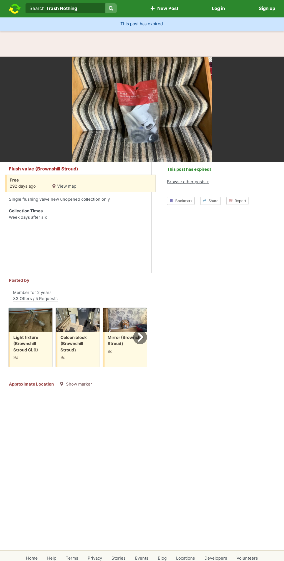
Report (239, 200)
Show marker (79, 384)
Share (212, 200)
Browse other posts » (188, 181)
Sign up (267, 8)
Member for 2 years (35, 295)
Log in (218, 8)
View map (66, 186)
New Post (166, 8)
